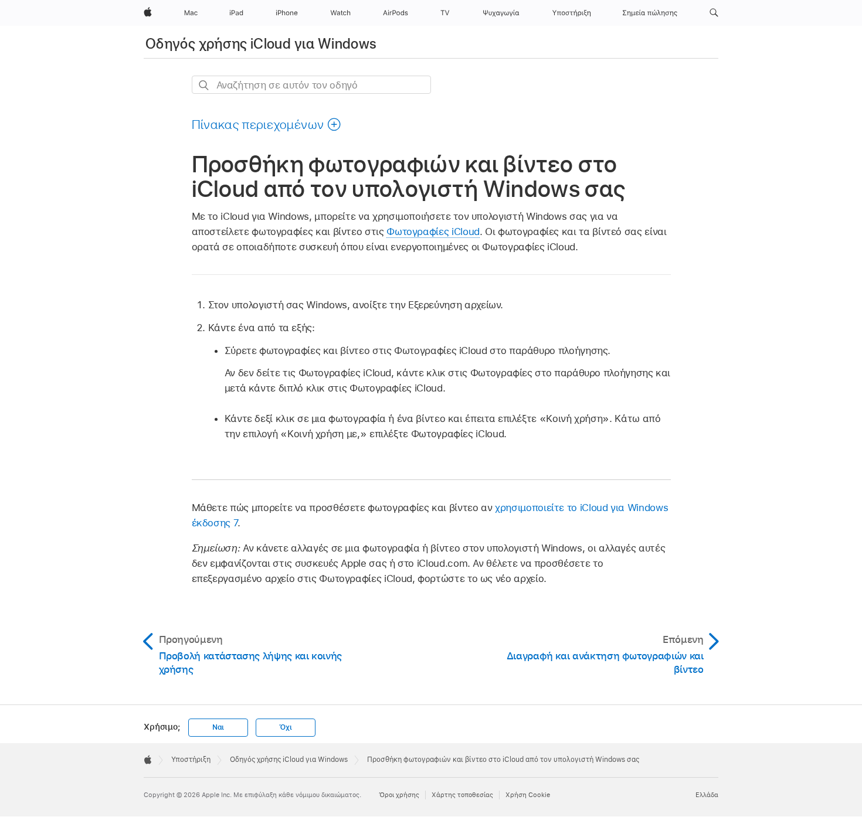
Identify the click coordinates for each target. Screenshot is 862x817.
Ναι (218, 727)
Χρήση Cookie (527, 795)
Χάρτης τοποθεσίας (462, 795)
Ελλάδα (706, 795)
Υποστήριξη (191, 759)
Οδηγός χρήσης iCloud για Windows (261, 43)
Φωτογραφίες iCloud (433, 231)
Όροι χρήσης (399, 795)
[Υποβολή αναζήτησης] (204, 85)
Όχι (285, 727)
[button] (714, 13)
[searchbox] (311, 85)
